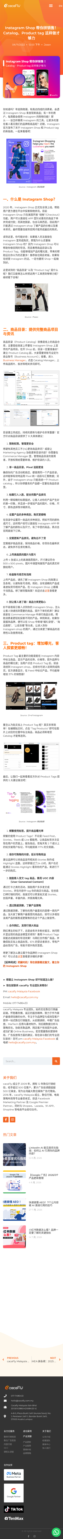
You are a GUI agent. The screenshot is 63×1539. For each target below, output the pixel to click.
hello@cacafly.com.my (24, 997)
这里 (47, 590)
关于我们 (46, 1431)
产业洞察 (27, 1436)
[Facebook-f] (6, 1119)
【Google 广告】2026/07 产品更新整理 (43, 1176)
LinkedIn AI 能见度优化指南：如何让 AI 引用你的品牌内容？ (44, 1150)
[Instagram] (12, 1119)
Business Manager (14, 360)
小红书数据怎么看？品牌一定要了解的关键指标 (43, 1231)
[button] (51, 6)
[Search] (56, 1061)
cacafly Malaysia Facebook (24, 991)
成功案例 (27, 1431)
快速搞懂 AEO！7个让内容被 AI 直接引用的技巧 (44, 1204)
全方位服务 (9, 1431)
